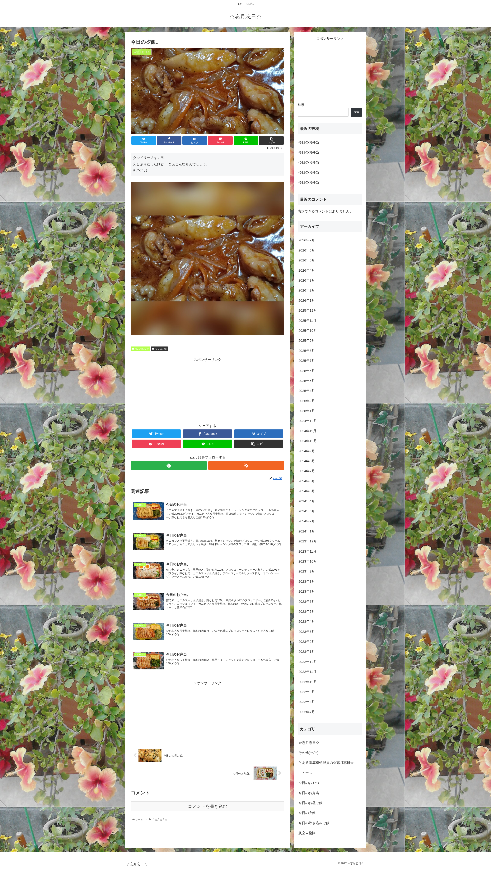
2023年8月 (306, 581)
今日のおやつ (308, 783)
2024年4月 (306, 501)
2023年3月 (306, 631)
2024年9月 (306, 451)
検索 (301, 105)
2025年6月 (306, 371)
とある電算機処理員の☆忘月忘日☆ (326, 763)
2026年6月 (306, 250)
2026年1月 (306, 300)
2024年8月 (306, 461)
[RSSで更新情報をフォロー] (246, 465)
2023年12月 (307, 541)
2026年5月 (306, 260)
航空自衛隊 (307, 833)
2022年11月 (307, 672)
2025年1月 (306, 411)
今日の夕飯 (161, 348)
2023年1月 (306, 652)
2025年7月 (306, 361)
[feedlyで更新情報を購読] (169, 465)
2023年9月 (306, 571)
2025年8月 (306, 350)
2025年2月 (306, 401)
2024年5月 (306, 491)
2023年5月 (306, 611)
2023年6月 (306, 601)
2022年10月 (307, 682)
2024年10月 (307, 441)
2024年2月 (306, 521)
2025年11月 (307, 320)
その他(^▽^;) (308, 753)
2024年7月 (306, 471)
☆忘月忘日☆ (142, 348)
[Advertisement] (207, 390)
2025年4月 (306, 391)
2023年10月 (307, 561)
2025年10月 (307, 331)
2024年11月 (307, 431)
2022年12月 (307, 661)
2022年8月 (306, 702)
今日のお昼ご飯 (310, 803)
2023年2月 (306, 642)
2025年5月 (306, 381)
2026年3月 (306, 280)
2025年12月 (307, 310)
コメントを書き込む (207, 806)
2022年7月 (306, 712)
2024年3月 (306, 511)
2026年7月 (306, 240)
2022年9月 (306, 692)
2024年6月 (306, 481)
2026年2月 (306, 290)
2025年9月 (306, 340)
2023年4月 (306, 621)
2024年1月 (306, 531)
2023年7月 (306, 591)
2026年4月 (306, 270)
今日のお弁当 (308, 142)
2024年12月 (307, 421)
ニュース (305, 773)
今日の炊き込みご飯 (314, 823)
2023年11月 (307, 551)
